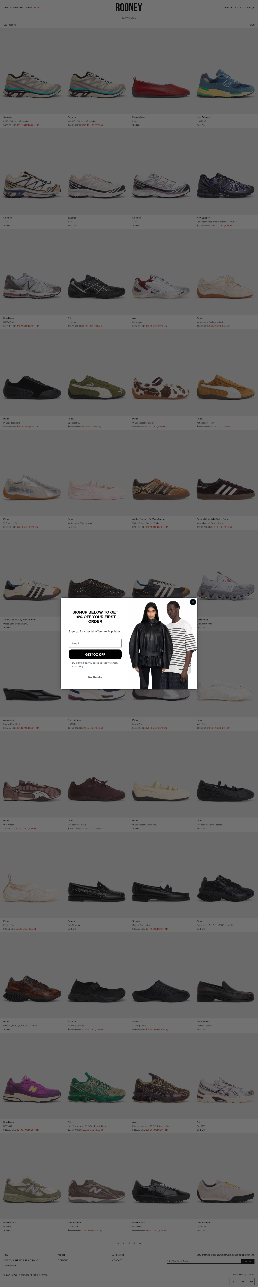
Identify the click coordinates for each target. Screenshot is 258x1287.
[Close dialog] (193, 602)
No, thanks (95, 677)
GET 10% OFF (95, 654)
